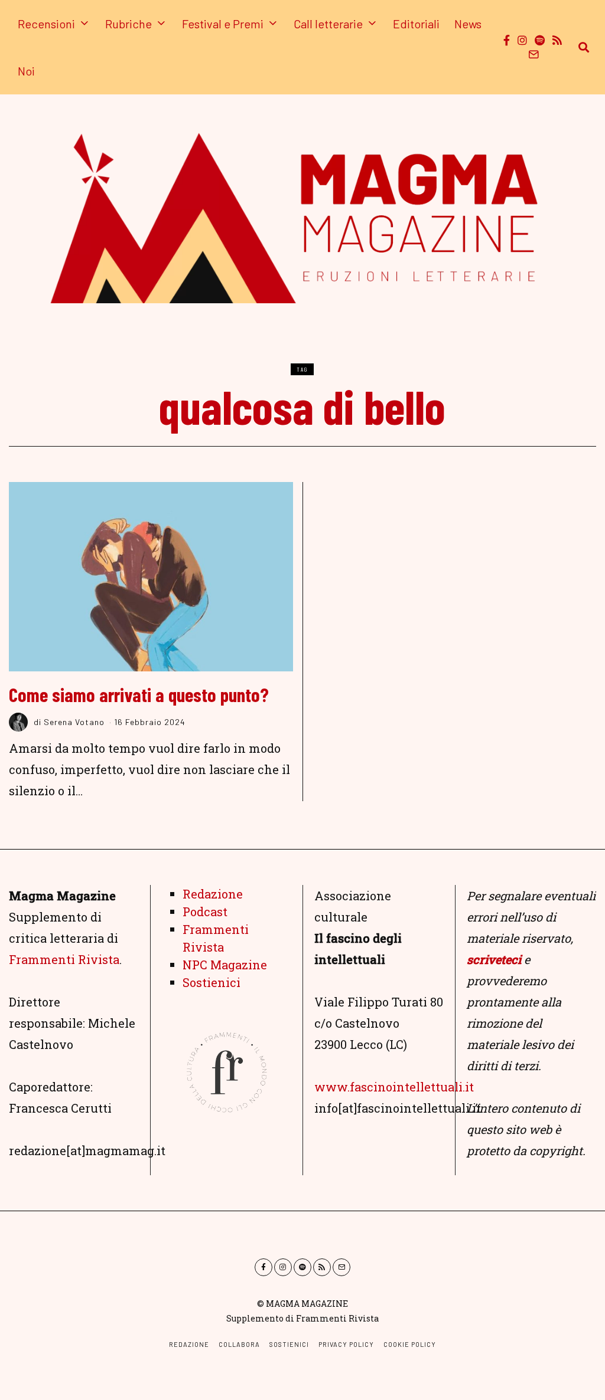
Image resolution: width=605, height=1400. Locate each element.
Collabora (239, 1344)
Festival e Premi (223, 24)
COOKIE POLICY (409, 1344)
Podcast (205, 911)
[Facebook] (506, 40)
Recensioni (46, 24)
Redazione (213, 893)
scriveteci (494, 959)
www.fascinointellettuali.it (394, 1086)
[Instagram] (522, 40)
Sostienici (211, 982)
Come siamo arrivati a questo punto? (139, 694)
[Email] (533, 54)
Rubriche (128, 24)
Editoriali (416, 24)
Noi (26, 71)
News (468, 24)
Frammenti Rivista (64, 959)
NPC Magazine (225, 964)
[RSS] (557, 40)
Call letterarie (328, 24)
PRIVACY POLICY (346, 1344)
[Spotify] (540, 40)
